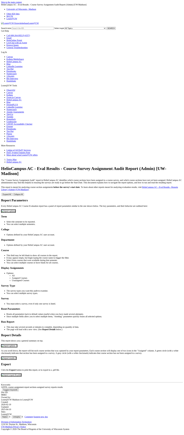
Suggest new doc (40, 417)
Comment (29, 417)
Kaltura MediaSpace (15, 59)
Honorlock (11, 119)
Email (8, 38)
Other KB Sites (13, 14)
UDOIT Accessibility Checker (19, 124)
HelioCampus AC (14, 61)
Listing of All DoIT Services (18, 150)
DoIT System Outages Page (18, 152)
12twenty (10, 76)
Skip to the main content (11, 2)
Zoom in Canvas (13, 97)
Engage (9, 126)
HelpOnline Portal (14, 40)
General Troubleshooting (17, 47)
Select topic (59, 28)
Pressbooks (11, 71)
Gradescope (11, 121)
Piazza (9, 134)
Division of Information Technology (16, 422)
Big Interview (12, 78)
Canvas (9, 57)
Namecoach (11, 74)
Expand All (7, 194)
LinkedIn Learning (14, 66)
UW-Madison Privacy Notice (13, 427)
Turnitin (9, 117)
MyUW (9, 16)
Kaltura (9, 95)
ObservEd (10, 90)
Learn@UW (11, 18)
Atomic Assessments (15, 112)
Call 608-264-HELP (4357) (18, 35)
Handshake (11, 81)
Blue (8, 64)
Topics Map (11, 159)
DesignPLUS (12, 105)
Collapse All (18, 194)
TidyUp (9, 114)
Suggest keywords (10, 390)
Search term (6, 28)
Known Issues (12, 45)
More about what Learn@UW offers (22, 155)
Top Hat (9, 69)
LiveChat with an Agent (16, 43)
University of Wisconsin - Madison (21, 9)
